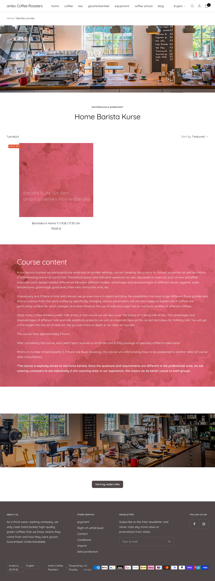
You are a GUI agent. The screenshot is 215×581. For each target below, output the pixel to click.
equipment (122, 6)
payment (83, 522)
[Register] (169, 541)
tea (80, 6)
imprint (82, 545)
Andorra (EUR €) (14, 567)
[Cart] (206, 6)
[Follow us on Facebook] (194, 524)
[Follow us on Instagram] (203, 524)
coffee (68, 6)
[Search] (192, 6)
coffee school (144, 6)
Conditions (84, 540)
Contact (82, 533)
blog (161, 6)
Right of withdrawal (90, 528)
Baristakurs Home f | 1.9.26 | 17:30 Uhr (56, 223)
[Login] (199, 6)
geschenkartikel (98, 6)
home (55, 6)
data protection (87, 551)
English (178, 6)
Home (10, 18)
